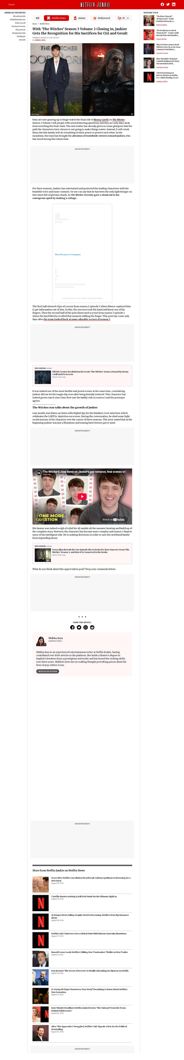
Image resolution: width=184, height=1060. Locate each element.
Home (12, 4)
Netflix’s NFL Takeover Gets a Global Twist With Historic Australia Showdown (88, 933)
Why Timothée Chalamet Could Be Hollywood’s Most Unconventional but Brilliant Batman (167, 61)
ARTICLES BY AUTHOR (47, 671)
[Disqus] (82, 784)
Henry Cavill (101, 119)
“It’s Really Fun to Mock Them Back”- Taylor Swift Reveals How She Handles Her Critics (167, 33)
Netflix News (44, 24)
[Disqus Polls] (82, 712)
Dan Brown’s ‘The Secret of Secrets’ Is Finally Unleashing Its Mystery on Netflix (90, 971)
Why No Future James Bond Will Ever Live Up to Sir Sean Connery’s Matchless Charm (168, 47)
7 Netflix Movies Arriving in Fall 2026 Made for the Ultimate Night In (84, 896)
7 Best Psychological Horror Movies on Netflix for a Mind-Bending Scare (167, 75)
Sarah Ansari (161, 39)
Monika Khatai (161, 82)
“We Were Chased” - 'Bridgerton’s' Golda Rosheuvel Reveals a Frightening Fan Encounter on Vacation (167, 18)
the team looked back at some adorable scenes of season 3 (77, 319)
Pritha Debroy (161, 25)
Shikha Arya (40, 40)
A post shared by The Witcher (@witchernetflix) (82, 298)
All (37, 18)
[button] (132, 114)
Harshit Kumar (162, 53)
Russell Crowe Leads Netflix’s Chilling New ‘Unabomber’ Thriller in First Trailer (89, 952)
